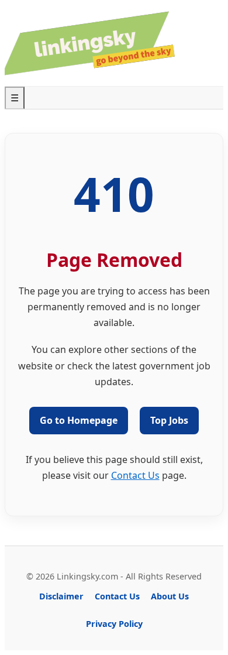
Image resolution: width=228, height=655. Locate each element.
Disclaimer (61, 596)
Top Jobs (169, 420)
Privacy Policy (114, 623)
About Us (170, 596)
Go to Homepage (79, 420)
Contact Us (135, 475)
